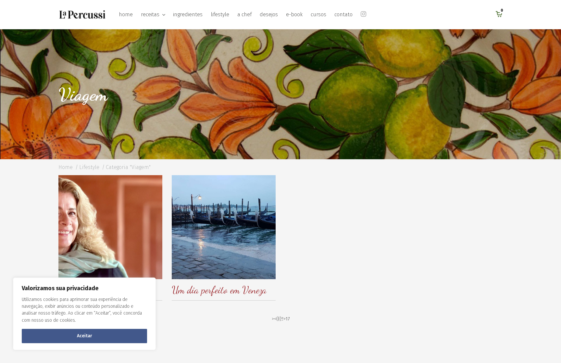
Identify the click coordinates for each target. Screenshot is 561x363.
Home (65, 167)
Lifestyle (89, 167)
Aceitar (84, 336)
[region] (84, 314)
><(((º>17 (281, 319)
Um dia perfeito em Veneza (219, 290)
